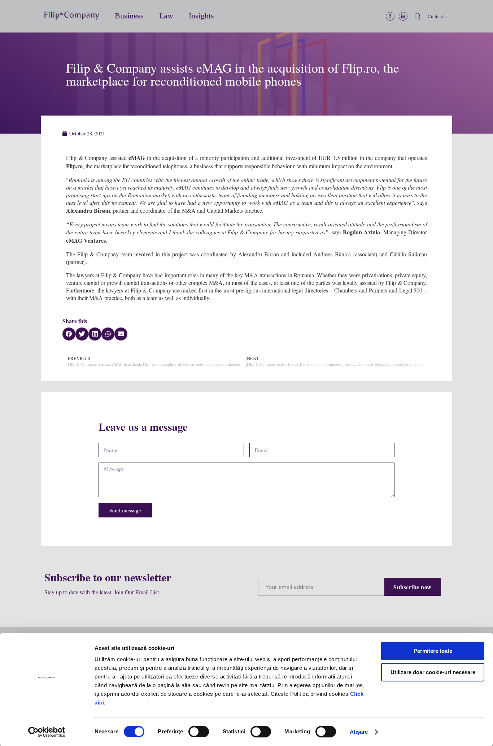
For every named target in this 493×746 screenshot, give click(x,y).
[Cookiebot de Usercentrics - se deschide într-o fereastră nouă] (46, 732)
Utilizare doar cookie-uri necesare (433, 672)
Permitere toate (433, 651)
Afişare (359, 732)
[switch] (198, 731)
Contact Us (438, 16)
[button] (76, 16)
